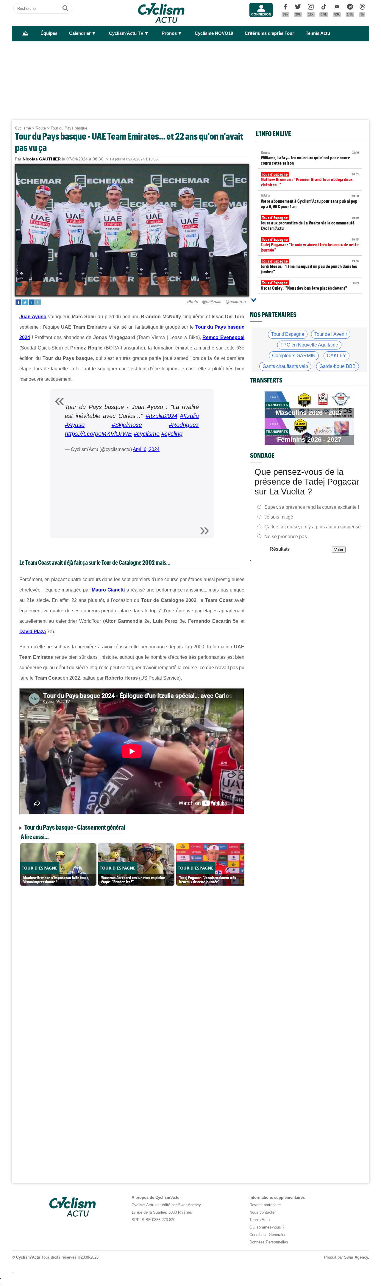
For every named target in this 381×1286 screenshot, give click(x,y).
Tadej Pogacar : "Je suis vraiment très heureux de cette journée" (310, 244)
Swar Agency (356, 1257)
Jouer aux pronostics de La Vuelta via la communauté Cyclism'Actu (310, 223)
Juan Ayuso (32, 316)
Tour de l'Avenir (330, 334)
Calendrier (80, 33)
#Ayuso (75, 425)
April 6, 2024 (146, 449)
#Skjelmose (127, 425)
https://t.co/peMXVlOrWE (98, 433)
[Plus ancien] (254, 300)
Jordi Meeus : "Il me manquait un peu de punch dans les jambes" (310, 266)
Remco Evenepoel (223, 337)
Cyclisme (23, 128)
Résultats (280, 549)
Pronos (169, 33)
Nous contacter (262, 1212)
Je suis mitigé (278, 516)
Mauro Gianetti (108, 589)
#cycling (171, 433)
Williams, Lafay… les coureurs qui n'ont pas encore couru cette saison (310, 158)
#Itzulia (189, 416)
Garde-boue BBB (337, 366)
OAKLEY (336, 355)
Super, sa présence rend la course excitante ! (311, 507)
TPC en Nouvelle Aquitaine (309, 344)
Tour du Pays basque (69, 128)
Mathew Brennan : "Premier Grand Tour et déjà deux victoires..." (310, 179)
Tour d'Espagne (287, 334)
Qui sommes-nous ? (266, 1227)
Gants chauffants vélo (285, 366)
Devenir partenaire (265, 1205)
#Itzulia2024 (161, 416)
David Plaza (32, 631)
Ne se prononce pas (285, 536)
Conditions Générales (267, 1234)
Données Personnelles (268, 1242)
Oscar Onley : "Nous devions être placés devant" (310, 285)
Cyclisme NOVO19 (214, 33)
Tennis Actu (318, 33)
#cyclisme (147, 433)
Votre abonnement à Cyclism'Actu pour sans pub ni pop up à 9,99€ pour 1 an (310, 201)
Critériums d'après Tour (269, 33)
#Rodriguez (184, 425)
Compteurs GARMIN (294, 355)
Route (41, 128)
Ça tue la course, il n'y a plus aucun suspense (312, 526)
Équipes (48, 33)
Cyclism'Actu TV (126, 33)
